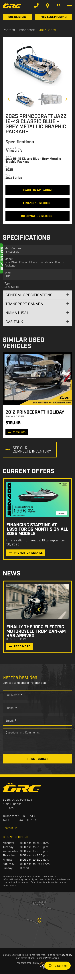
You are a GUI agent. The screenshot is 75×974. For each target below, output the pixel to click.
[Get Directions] (47, 5)
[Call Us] (36, 5)
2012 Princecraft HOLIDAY (34, 412)
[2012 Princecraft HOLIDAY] (37, 378)
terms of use (28, 958)
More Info (19, 432)
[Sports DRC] (12, 5)
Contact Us (10, 828)
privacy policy (64, 955)
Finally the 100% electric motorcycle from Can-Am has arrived (36, 631)
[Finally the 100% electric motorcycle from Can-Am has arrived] (37, 601)
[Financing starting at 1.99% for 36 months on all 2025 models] (37, 499)
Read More (22, 646)
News (11, 574)
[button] (8, 99)
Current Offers (28, 471)
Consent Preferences (47, 958)
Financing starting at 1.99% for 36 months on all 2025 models (37, 529)
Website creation (26, 963)
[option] (37, 64)
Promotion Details (28, 553)
